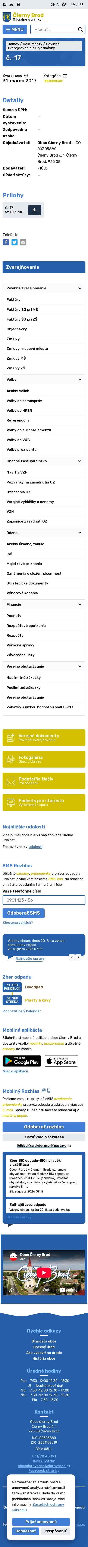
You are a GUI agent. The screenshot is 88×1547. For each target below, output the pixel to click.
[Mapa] (11, 4)
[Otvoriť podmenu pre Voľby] (80, 379)
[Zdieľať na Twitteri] (14, 242)
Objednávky (54, 81)
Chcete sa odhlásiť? (18, 923)
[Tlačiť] (18, 4)
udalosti (36, 847)
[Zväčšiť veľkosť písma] (63, 4)
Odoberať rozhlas (44, 1127)
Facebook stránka (44, 1471)
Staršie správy (18, 1217)
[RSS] (5, 4)
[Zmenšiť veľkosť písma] (58, 4)
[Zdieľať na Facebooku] (6, 242)
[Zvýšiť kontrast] (53, 4)
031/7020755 (44, 1461)
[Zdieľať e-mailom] (23, 242)
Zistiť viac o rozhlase (44, 1137)
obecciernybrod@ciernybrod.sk (44, 1466)
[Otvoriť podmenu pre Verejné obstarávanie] (80, 666)
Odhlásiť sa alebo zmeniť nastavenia (44, 1146)
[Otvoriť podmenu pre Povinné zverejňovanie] (80, 288)
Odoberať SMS (23, 913)
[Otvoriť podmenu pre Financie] (80, 604)
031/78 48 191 (44, 1456)
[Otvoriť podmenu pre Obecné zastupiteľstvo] (80, 461)
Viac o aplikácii (15, 1071)
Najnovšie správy (30, 959)
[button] (72, 957)
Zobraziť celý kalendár (22, 1011)
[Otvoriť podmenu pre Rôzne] (80, 532)
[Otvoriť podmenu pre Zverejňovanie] (80, 278)
